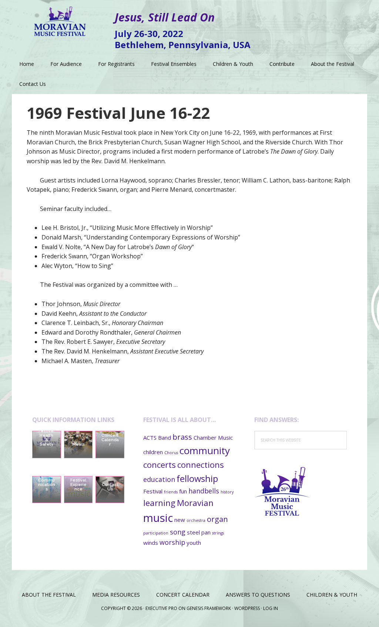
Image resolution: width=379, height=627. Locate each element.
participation (155, 533)
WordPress (247, 608)
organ (217, 519)
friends (171, 491)
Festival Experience (78, 485)
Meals (78, 444)
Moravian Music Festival (60, 18)
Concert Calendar (110, 440)
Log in (270, 608)
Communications (46, 485)
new (179, 519)
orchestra (196, 520)
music (158, 517)
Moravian (195, 502)
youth (194, 542)
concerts (159, 464)
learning (159, 502)
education (159, 479)
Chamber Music (213, 437)
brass (182, 437)
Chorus (171, 452)
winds (150, 542)
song (177, 531)
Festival (152, 491)
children (153, 452)
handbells (203, 490)
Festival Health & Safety (46, 438)
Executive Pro (161, 608)
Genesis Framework (209, 608)
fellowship (197, 478)
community (205, 450)
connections (200, 464)
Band (164, 437)
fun (183, 491)
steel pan (199, 532)
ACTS (150, 437)
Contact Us (110, 487)
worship (172, 542)
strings (218, 533)
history (227, 491)
